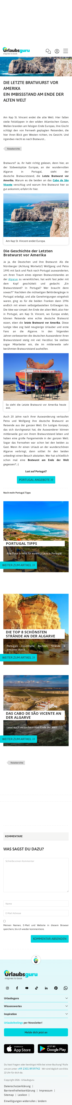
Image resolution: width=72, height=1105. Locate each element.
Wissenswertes (13, 1006)
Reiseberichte (13, 149)
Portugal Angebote (34, 479)
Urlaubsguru (11, 998)
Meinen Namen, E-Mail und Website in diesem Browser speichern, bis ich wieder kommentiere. (36, 927)
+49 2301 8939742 (29, 1068)
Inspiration (10, 1013)
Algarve (13, 279)
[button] (36, 1032)
